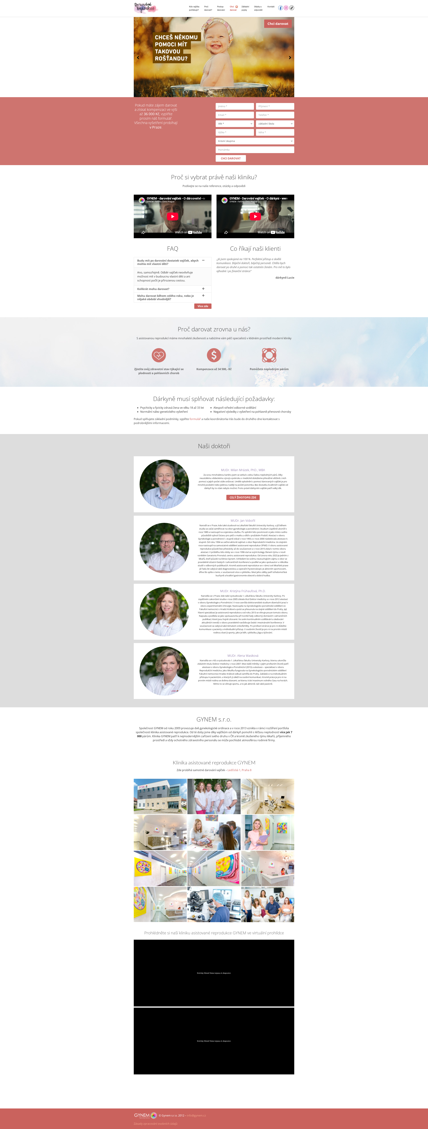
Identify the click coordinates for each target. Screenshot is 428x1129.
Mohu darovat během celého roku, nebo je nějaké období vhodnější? (165, 297)
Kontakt (271, 6)
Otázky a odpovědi (258, 8)
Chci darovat (233, 8)
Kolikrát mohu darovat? (153, 289)
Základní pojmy (245, 8)
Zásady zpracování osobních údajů (155, 1123)
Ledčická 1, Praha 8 (239, 770)
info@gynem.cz (196, 1115)
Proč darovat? (208, 8)
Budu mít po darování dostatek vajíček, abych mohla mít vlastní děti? (168, 262)
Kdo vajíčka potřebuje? (194, 8)
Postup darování (221, 8)
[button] (137, 57)
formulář (195, 419)
